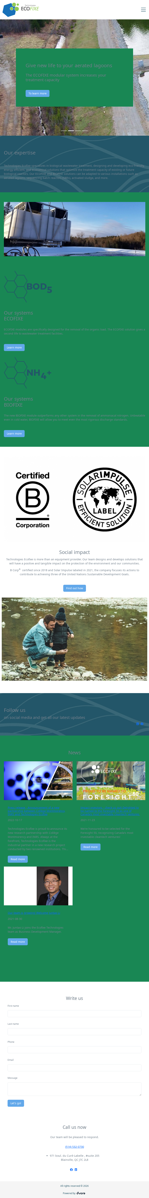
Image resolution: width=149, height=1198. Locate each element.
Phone (11, 1042)
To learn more (61, 93)
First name (13, 1005)
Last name (13, 1024)
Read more (18, 859)
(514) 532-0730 (74, 1147)
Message (12, 1078)
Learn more (14, 347)
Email (11, 1060)
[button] (11, 77)
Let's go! (15, 1103)
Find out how (74, 588)
